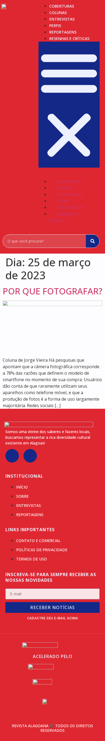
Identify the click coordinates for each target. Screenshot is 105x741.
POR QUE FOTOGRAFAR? (52, 291)
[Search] (92, 241)
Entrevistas (62, 19)
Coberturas (61, 6)
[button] (69, 105)
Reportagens (62, 32)
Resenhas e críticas (69, 38)
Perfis (55, 25)
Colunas (58, 12)
